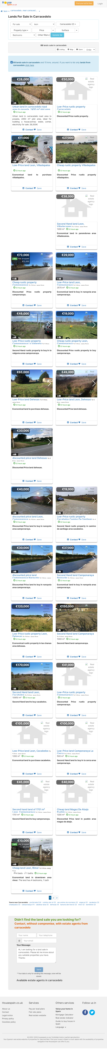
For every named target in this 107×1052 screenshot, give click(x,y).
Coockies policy (9, 1022)
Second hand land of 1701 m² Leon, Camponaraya (28, 810)
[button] (8, 11)
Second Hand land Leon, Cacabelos (26, 693)
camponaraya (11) (28, 905)
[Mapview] (70, 49)
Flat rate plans (35, 1012)
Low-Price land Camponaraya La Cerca (75, 752)
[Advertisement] (32, 223)
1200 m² (67, 229)
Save (39, 129)
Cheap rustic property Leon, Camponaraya (72, 342)
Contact (5, 1012)
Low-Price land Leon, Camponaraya (69, 283)
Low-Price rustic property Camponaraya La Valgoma (27, 342)
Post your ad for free (84, 3)
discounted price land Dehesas (29, 458)
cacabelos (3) (94, 902)
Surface (65, 30)
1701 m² (23, 814)
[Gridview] (60, 49)
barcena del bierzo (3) (68, 905)
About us (6, 1009)
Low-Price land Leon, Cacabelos (30, 750)
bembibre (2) (91, 905)
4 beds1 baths (31, 873)
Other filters (43, 35)
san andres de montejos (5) (67, 902)
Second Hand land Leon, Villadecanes (70, 225)
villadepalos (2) (14, 905)
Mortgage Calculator (64, 1015)
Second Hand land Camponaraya (75, 633)
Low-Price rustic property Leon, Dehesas (30, 635)
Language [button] (60, 1027)
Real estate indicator (64, 1018)
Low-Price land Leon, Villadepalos (31, 165)
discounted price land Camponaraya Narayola (25, 576)
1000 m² (68, 639)
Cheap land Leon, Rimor (25, 868)
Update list (57, 35)
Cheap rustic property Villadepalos (76, 165)
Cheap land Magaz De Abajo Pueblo (72, 810)
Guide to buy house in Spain (65, 1022)
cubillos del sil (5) (49, 902)
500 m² (67, 756)
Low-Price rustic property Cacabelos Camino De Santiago (74, 517)
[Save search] (79, 49)
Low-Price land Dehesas (26, 399)
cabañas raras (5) (42, 905)
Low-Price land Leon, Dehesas (74, 399)
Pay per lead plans (37, 1009)
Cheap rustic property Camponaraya (24, 283)
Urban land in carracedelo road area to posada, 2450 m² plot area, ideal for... (31, 109)
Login (100, 3)
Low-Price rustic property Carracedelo (71, 108)
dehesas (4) (54, 905)
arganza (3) (83, 902)
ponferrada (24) (35, 902)
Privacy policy (8, 1018)
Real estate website (37, 1015)
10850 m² (23, 697)
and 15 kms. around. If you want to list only (51, 63)
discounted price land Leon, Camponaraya (27, 517)
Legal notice (7, 1015)
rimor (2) (81, 905)
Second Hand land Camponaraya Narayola (75, 576)
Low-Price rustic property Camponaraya (71, 693)
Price (41, 30)
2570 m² (68, 287)
